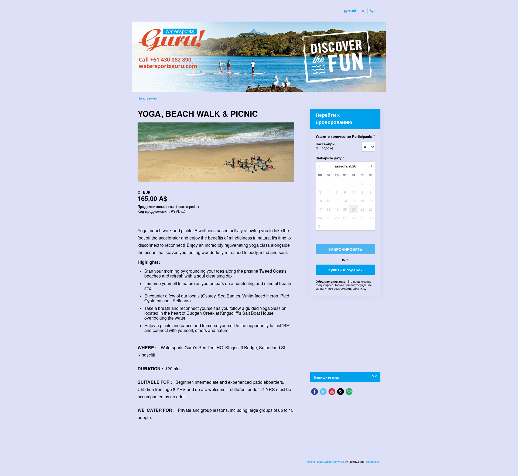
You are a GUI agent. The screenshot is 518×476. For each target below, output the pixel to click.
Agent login (373, 461)
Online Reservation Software (325, 461)
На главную (147, 98)
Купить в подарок (345, 269)
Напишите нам (326, 377)
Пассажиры (325, 145)
